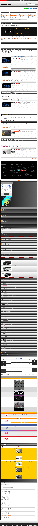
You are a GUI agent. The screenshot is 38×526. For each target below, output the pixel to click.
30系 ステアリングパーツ (31, 17)
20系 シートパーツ (21, 18)
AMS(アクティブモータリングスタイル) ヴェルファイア (9, 284)
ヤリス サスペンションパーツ (6, 502)
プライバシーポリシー (27, 523)
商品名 (27, 4)
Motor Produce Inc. (28, 525)
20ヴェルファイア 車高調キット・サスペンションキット (12, 140)
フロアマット (4, 245)
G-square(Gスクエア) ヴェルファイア (7, 311)
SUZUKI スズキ (4, 225)
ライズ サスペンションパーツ (6, 503)
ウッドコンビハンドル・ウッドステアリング (8, 250)
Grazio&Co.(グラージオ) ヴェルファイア (7, 308)
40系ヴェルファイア (16, 265)
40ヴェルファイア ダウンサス (6, 508)
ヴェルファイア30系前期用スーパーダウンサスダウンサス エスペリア (22, 56)
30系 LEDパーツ (3, 17)
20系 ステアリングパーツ (31, 18)
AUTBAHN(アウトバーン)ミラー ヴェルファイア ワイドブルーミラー (11, 287)
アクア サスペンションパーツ (6, 491)
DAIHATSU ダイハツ (5, 226)
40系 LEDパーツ (3, 16)
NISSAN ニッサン (5, 220)
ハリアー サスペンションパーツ (6, 499)
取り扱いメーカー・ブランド (6, 279)
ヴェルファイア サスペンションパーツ (7, 493)
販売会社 (3, 214)
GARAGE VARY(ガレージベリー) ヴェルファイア (8, 300)
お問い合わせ (4, 215)
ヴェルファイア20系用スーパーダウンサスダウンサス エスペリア (21, 100)
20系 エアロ (3, 14)
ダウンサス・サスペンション (6, 254)
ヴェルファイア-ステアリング (6, 249)
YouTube (19, 436)
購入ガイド (21, 523)
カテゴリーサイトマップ (5, 352)
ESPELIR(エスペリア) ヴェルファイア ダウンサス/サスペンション (10, 295)
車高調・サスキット (5, 255)
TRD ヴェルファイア (5, 343)
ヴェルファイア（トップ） (6, 229)
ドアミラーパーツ (4, 234)
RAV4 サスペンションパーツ (5, 505)
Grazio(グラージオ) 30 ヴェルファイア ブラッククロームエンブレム (19, 467)
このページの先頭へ (35, 521)
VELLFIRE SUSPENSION (4, 19)
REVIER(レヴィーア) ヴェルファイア (7, 332)
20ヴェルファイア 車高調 (5, 517)
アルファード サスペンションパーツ (7, 492)
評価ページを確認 (24, 422)
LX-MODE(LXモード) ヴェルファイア (7, 324)
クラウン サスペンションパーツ (6, 496)
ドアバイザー (4, 238)
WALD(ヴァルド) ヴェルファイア (6, 351)
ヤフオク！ (19, 418)
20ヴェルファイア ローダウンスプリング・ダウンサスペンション (14, 93)
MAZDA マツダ (4, 222)
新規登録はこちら (7, 195)
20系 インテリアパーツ (13, 18)
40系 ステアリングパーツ (31, 16)
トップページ (4, 209)
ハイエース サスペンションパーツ (6, 498)
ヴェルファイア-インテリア (6, 244)
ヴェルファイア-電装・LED (6, 243)
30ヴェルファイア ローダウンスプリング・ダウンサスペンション (14, 49)
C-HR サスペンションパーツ (5, 504)
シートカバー (4, 248)
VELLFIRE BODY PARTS (22, 19)
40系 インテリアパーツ (13, 16)
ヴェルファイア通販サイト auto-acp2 (7, 354)
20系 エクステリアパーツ (13, 14)
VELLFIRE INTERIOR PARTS (14, 15)
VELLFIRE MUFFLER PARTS (14, 19)
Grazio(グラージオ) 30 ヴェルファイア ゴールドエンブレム (19, 448)
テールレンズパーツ (5, 240)
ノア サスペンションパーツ (5, 497)
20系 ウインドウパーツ (21, 14)
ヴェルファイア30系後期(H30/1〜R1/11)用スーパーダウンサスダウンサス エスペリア (23, 69)
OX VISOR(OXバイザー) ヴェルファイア (7, 327)
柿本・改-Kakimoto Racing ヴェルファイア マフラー (9, 316)
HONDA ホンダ (4, 221)
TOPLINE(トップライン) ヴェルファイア (7, 340)
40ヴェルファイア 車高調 (5, 509)
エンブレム (3, 233)
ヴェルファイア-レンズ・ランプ (6, 239)
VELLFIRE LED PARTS (4, 15)
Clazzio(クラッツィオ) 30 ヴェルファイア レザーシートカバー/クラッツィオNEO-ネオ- (19, 461)
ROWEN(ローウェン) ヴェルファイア (7, 335)
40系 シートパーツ (21, 16)
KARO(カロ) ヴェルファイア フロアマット (7, 319)
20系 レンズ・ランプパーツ (31, 14)
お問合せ (32, 523)
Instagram (19, 430)
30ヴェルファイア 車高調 (5, 513)
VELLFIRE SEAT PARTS (22, 15)
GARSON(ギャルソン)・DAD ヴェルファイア (8, 303)
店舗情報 (10, 523)
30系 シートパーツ (21, 17)
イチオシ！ (19, 378)
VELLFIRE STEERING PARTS (31, 15)
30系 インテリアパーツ (13, 17)
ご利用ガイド (4, 210)
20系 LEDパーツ (3, 18)
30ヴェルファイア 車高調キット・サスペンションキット (12, 121)
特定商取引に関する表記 (16, 523)
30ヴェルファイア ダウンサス (6, 512)
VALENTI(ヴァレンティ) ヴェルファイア (7, 348)
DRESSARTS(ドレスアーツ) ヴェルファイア (8, 292)
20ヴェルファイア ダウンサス (6, 516)
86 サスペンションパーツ (5, 490)
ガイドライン (4, 211)
